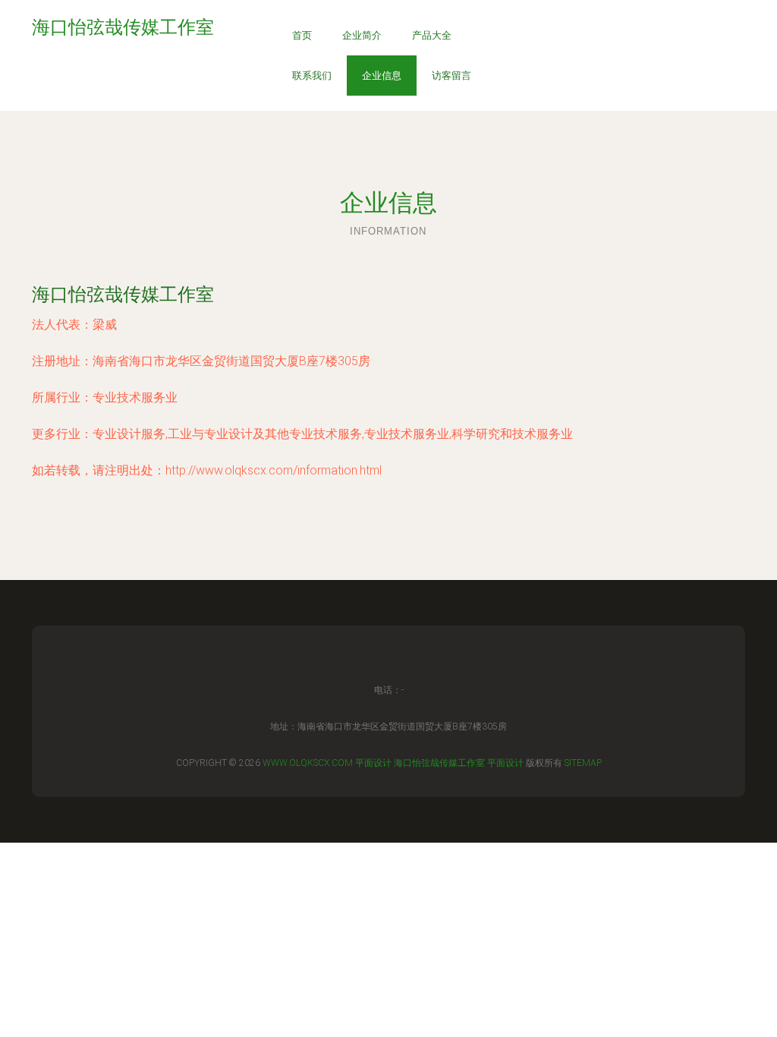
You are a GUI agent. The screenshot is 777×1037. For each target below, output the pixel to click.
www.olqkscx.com (308, 763)
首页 (302, 35)
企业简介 (362, 35)
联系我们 (312, 75)
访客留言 (451, 75)
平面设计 (373, 763)
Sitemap (583, 763)
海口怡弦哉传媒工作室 (123, 294)
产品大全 (431, 35)
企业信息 (381, 75)
